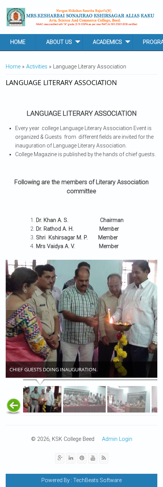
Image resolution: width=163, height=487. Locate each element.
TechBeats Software (97, 480)
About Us (59, 42)
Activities (36, 67)
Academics (107, 42)
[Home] (80, 17)
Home (17, 42)
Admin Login (117, 439)
